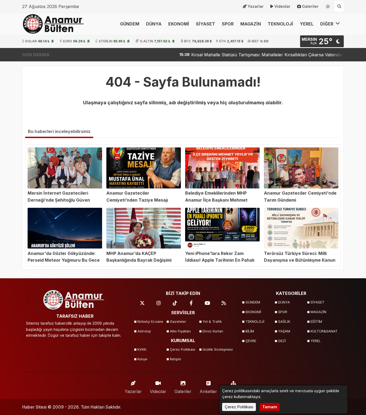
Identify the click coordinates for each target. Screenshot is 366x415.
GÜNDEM (129, 24)
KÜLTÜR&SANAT (324, 331)
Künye (142, 359)
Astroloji (144, 331)
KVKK (141, 349)
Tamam (269, 407)
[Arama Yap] (339, 6)
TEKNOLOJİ (280, 24)
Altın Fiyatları (180, 331)
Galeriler (310, 6)
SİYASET (205, 24)
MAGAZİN (250, 24)
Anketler (208, 391)
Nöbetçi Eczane (150, 322)
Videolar (282, 6)
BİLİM (249, 331)
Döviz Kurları (213, 331)
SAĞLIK (284, 322)
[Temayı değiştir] (328, 5)
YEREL (306, 24)
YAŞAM (284, 331)
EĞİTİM (316, 322)
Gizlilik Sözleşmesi (217, 349)
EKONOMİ (178, 24)
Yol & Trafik (212, 322)
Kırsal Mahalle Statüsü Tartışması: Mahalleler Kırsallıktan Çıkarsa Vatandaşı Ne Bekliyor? (264, 54)
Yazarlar (256, 6)
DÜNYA (154, 24)
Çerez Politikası (182, 349)
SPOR (228, 24)
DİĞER (327, 24)
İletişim (175, 359)
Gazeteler (178, 322)
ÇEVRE (250, 341)
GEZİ (282, 341)
